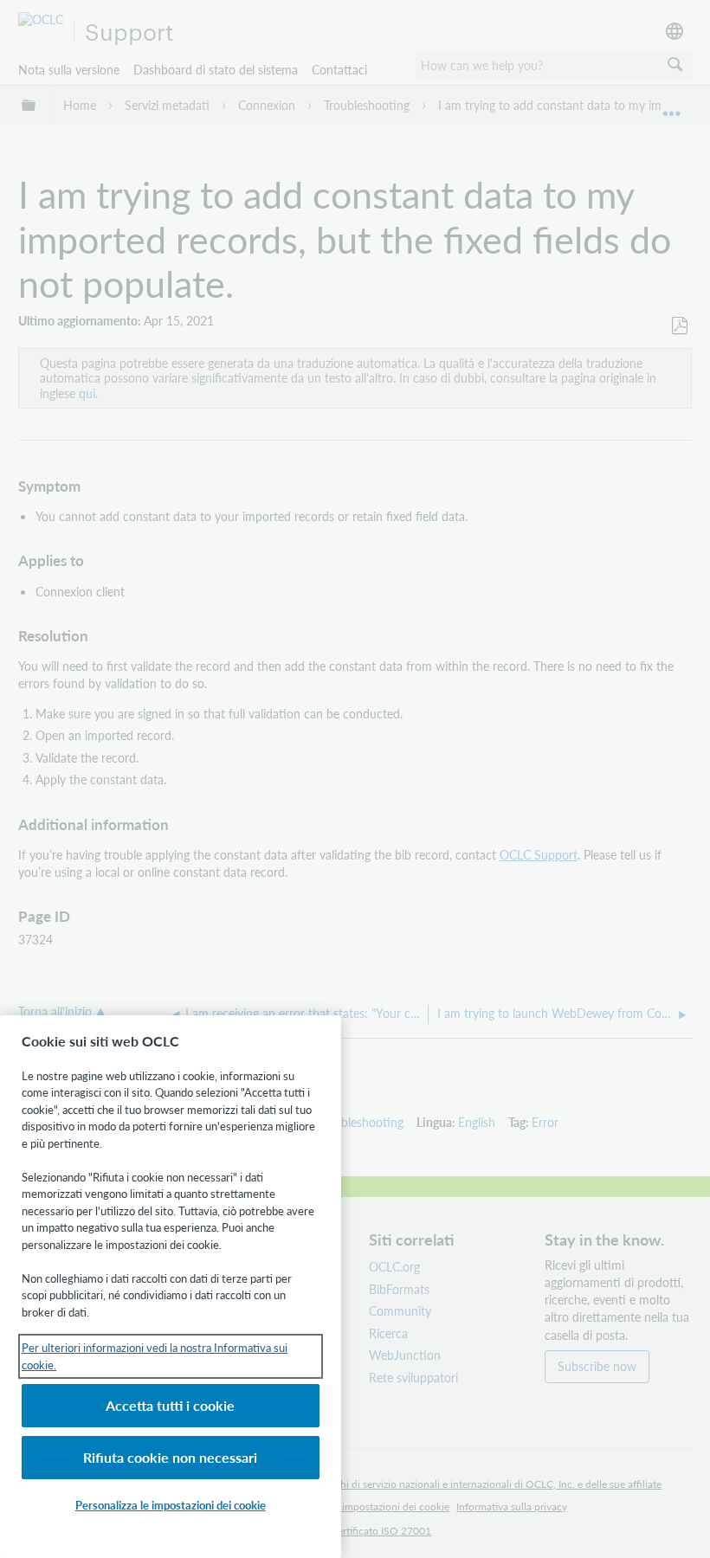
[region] (170, 1286)
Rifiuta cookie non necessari (170, 1457)
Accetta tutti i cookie (170, 1405)
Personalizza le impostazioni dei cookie (170, 1505)
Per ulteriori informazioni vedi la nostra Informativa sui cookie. (154, 1356)
